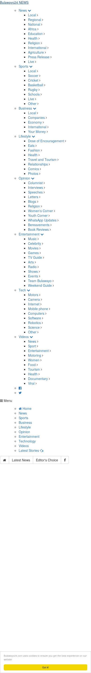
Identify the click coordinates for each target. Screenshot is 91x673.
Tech (23, 290)
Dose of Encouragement (46, 140)
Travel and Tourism (42, 159)
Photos (33, 173)
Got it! (45, 667)
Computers (36, 313)
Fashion (34, 150)
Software (34, 318)
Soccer (33, 75)
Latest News (21, 460)
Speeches (35, 192)
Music (32, 238)
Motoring (34, 355)
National (34, 24)
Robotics (34, 322)
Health (33, 38)
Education (35, 33)
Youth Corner (38, 215)
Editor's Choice (47, 460)
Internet (33, 304)
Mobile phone (38, 308)
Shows (33, 271)
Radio (32, 266)
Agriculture (36, 52)
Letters (33, 196)
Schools (34, 94)
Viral (31, 383)
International (37, 47)
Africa (32, 29)
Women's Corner (40, 210)
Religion (34, 43)
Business (26, 108)
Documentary (38, 378)
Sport (32, 346)
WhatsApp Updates (42, 220)
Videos (24, 336)
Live (31, 61)
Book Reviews (38, 229)
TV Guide (35, 257)
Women (33, 360)
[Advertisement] (45, 521)
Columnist (35, 182)
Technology (27, 441)
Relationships (38, 164)
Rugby (33, 89)
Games (33, 252)
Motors (33, 294)
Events (33, 276)
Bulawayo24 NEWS (14, 2)
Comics (33, 168)
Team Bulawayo (40, 280)
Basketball (35, 85)
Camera (34, 299)
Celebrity (34, 243)
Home (27, 408)
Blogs (32, 201)
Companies (36, 117)
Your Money (37, 131)
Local (32, 15)
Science (34, 327)
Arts (31, 262)
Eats (31, 145)
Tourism (34, 369)
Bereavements (38, 224)
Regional (34, 19)
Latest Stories (29, 450)
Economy (35, 122)
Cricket (33, 80)
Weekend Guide (40, 285)
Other (32, 103)
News (23, 10)
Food (32, 364)
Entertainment (29, 234)
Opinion (25, 178)
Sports (24, 66)
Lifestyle (25, 136)
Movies (33, 248)
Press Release (38, 57)
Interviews (35, 187)
